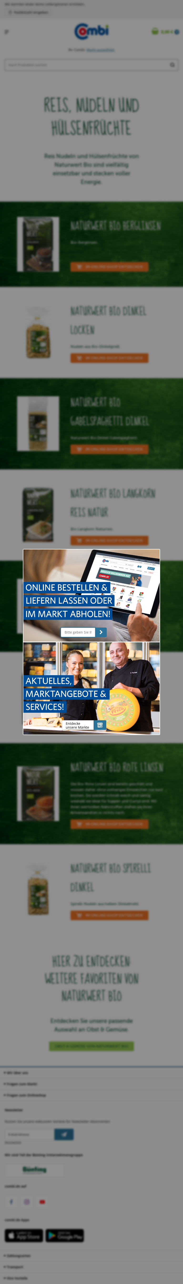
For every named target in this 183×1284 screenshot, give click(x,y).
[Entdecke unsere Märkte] (100, 725)
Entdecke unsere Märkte (77, 725)
